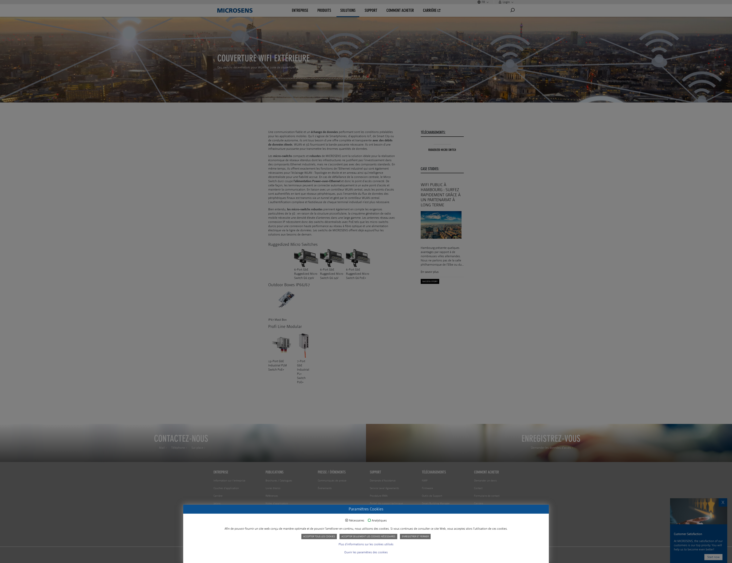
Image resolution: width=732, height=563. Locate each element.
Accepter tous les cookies (319, 536)
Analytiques (379, 520)
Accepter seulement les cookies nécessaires (368, 536)
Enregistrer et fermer (415, 536)
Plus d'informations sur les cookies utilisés (366, 544)
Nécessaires (356, 520)
